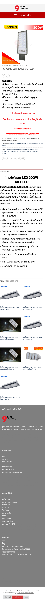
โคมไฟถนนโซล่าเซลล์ (9, 502)
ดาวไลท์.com (16, 526)
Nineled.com (28, 482)
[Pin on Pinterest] (19, 158)
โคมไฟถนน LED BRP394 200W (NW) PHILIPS (10, 398)
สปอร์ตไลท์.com (8, 482)
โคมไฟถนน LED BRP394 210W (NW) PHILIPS (32, 338)
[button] (15, 15)
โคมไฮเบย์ (5, 510)
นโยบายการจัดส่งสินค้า (9, 141)
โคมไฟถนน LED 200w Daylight (15, 149)
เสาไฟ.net (5, 579)
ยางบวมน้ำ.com (21, 524)
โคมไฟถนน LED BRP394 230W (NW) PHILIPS (32, 308)
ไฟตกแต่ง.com (28, 529)
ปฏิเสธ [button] (26, 597)
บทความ (5, 459)
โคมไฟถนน (6, 499)
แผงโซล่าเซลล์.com (29, 526)
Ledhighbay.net (20, 477)
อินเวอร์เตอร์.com (16, 529)
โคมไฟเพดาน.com (28, 485)
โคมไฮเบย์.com (31, 440)
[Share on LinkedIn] (23, 158)
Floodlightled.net (16, 579)
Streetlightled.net (31, 579)
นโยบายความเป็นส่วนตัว (25, 593)
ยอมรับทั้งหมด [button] (17, 597)
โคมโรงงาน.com (17, 480)
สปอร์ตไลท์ (6, 504)
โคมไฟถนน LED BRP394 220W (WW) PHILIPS (10, 308)
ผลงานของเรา (7, 461)
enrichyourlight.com (10, 437)
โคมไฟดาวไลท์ (7, 513)
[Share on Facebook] (7, 158)
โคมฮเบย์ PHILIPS (8, 524)
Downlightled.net (33, 477)
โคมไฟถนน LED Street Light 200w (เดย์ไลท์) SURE (9, 368)
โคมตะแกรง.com (14, 485)
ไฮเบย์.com (18, 482)
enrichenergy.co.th (9, 581)
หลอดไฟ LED (6, 518)
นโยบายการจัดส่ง (8, 469)
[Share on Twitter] (11, 158)
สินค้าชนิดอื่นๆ (7, 521)
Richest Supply (7, 477)
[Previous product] (8, 75)
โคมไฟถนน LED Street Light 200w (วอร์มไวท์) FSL (32, 368)
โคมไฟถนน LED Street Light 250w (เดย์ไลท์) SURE (9, 338)
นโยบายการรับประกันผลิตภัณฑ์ (13, 472)
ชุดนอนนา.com (22, 581)
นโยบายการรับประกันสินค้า (28, 138)
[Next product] (3, 75)
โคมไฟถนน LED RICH (13, 119)
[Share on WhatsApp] (3, 158)
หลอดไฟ (5, 515)
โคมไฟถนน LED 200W (20, 66)
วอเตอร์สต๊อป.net (26, 437)
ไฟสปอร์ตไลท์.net (18, 440)
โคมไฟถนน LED (6, 66)
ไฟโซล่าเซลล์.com (29, 480)
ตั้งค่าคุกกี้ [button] (8, 597)
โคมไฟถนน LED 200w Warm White (18, 151)
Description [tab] (4, 171)
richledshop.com (34, 524)
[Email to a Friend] (15, 158)
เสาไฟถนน (5, 507)
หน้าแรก (5, 456)
